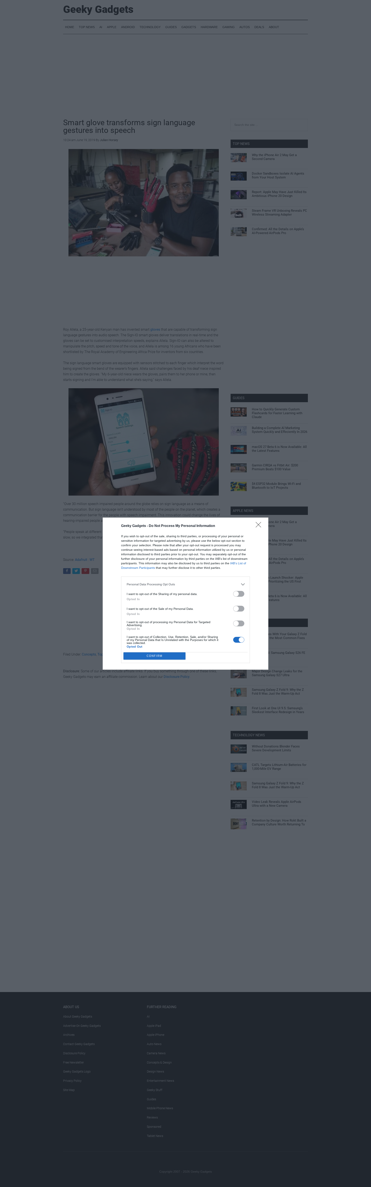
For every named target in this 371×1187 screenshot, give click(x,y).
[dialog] (185, 594)
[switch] (238, 594)
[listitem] (185, 584)
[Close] (260, 526)
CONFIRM (155, 655)
